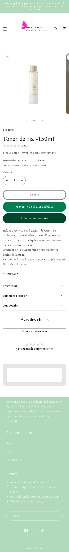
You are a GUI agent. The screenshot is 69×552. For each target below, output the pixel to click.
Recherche (12, 443)
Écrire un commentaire (34, 331)
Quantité (8, 172)
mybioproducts (37, 548)
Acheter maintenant (34, 218)
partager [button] (12, 274)
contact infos (14, 460)
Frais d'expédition (11, 165)
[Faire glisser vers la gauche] (26, 120)
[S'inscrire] (58, 516)
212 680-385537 (35, 501)
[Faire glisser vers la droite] (42, 120)
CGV (9, 451)
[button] (5, 29)
